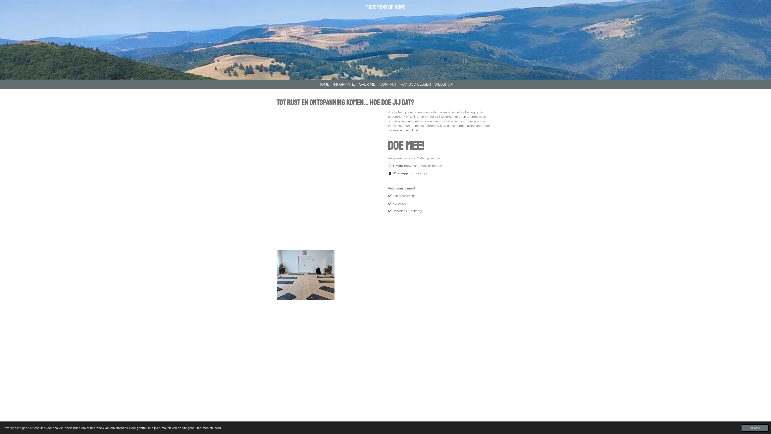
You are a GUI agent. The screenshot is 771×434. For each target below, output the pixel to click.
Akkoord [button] (755, 428)
